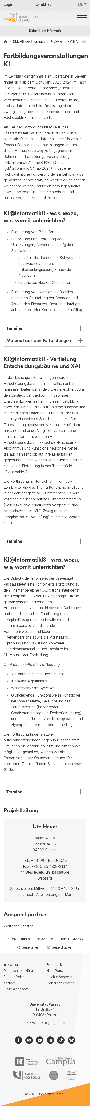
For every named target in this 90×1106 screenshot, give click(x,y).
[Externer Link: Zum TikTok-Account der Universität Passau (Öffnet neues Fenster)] (61, 1040)
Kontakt (9, 983)
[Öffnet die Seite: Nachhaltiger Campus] (60, 1061)
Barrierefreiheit (14, 977)
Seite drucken (62, 947)
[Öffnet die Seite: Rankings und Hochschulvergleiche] (26, 1061)
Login (8, 5)
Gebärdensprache (61, 983)
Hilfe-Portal (55, 970)
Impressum (11, 965)
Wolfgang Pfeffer (18, 926)
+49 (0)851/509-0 (51, 1023)
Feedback (54, 965)
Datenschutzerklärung (20, 970)
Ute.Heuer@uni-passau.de (47, 872)
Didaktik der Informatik (45, 31)
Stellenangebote (16, 989)
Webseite (45, 878)
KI (26, 94)
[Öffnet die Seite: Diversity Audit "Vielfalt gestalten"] (71, 1075)
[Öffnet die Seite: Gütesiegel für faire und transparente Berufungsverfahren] (53, 1075)
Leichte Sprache (59, 977)
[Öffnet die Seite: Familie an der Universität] (27, 1075)
